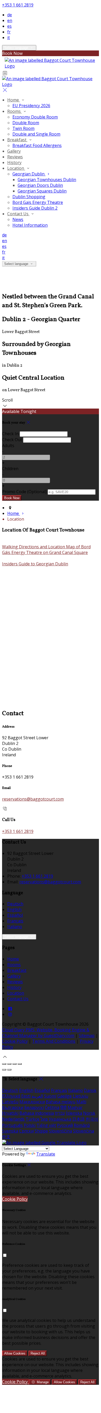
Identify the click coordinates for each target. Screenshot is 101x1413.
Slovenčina (83, 1131)
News (17, 219)
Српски (26, 1131)
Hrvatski (10, 1113)
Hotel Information (30, 225)
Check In (10, 434)
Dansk (90, 1090)
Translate (45, 1154)
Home (13, 100)
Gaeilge (64, 1096)
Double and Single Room (36, 134)
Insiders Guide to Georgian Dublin (35, 564)
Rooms (14, 111)
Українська (60, 1119)
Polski (29, 1125)
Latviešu (10, 1102)
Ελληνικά (11, 1096)
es (9, 26)
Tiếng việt (46, 1125)
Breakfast (17, 140)
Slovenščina (60, 1131)
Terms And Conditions (53, 1041)
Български (12, 1107)
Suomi (50, 1096)
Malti (81, 1102)
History (14, 162)
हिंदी (63, 1107)
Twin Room (23, 128)
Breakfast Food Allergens (37, 145)
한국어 (92, 1119)
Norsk (89, 1113)
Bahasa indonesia (36, 1113)
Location (16, 168)
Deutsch (15, 904)
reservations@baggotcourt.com (33, 799)
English (14, 909)
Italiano (14, 926)
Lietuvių (80, 1096)
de (9, 15)
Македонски (32, 1102)
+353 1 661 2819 (17, 5)
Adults (8, 445)
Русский (65, 1125)
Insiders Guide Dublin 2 (34, 208)
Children (10, 468)
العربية (37, 1096)
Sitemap (87, 1035)
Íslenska (74, 1113)
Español (15, 915)
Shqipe (41, 1131)
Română (82, 1125)
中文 (6, 1137)
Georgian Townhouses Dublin (47, 179)
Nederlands (13, 1119)
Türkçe (32, 1119)
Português (12, 1125)
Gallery (14, 151)
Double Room (25, 122)
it (8, 37)
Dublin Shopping (28, 196)
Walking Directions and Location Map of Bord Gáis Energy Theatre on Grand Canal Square (46, 549)
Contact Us (18, 214)
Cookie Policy (15, 1041)
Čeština (52, 1107)
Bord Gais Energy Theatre (37, 202)
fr (9, 32)
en (9, 20)
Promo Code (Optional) (24, 491)
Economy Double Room (35, 117)
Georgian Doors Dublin (40, 185)
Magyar (75, 1107)
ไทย (44, 1119)
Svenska (10, 1131)
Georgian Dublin (29, 174)
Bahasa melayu (60, 1102)
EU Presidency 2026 (31, 105)
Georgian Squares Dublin (42, 191)
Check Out (12, 439)
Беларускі (34, 1107)
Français (15, 921)
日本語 (78, 1119)
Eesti (26, 1096)
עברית (60, 1113)
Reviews (15, 157)
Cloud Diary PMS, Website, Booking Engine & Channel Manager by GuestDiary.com (45, 1032)
